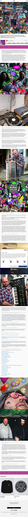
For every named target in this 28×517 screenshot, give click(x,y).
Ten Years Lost (18, 337)
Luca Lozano (21, 336)
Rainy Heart (17, 449)
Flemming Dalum (16, 325)
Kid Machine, (5, 318)
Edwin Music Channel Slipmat (16, 496)
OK (22, 266)
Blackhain (21, 445)
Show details (24, 264)
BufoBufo (7, 336)
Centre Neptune (22, 324)
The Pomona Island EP (23, 142)
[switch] (11, 261)
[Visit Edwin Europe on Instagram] (12, 510)
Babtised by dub (12, 352)
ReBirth (13, 133)
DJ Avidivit (16, 229)
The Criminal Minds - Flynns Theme (6, 352)
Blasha (2, 445)
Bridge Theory (20, 144)
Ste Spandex (12, 318)
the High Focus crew (7, 217)
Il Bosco (22, 59)
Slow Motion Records (9, 325)
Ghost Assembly (11, 337)
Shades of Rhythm (7, 351)
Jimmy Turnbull (7, 337)
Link (20, 224)
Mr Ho (19, 336)
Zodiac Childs (9, 336)
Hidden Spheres (15, 337)
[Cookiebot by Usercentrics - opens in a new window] (24, 250)
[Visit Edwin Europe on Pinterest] (16, 510)
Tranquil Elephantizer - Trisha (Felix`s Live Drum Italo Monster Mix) (11, 333)
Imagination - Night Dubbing (5, 359)
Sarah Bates (16, 318)
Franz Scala (6, 338)
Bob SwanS (24, 336)
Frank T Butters (13, 336)
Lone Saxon (16, 336)
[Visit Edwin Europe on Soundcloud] (15, 510)
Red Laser (21, 51)
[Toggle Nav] (1, 0)
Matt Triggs (8, 316)
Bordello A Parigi (5, 324)
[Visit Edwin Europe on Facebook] (11, 510)
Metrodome (3, 60)
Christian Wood (3, 52)
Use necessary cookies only (14, 266)
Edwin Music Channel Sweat (2, 496)
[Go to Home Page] (14, 1)
